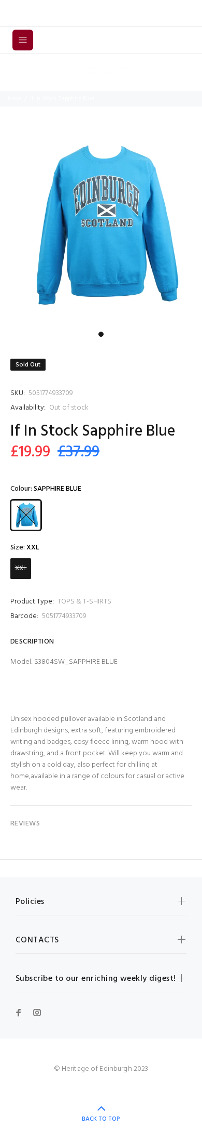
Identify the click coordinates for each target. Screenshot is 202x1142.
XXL (21, 568)
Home (13, 99)
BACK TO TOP (101, 1119)
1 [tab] (101, 334)
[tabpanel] (101, 225)
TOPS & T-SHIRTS (84, 602)
